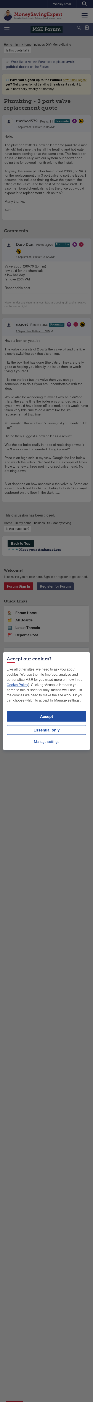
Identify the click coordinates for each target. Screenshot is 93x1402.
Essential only (47, 730)
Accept (46, 716)
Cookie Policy (17, 684)
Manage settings (46, 741)
